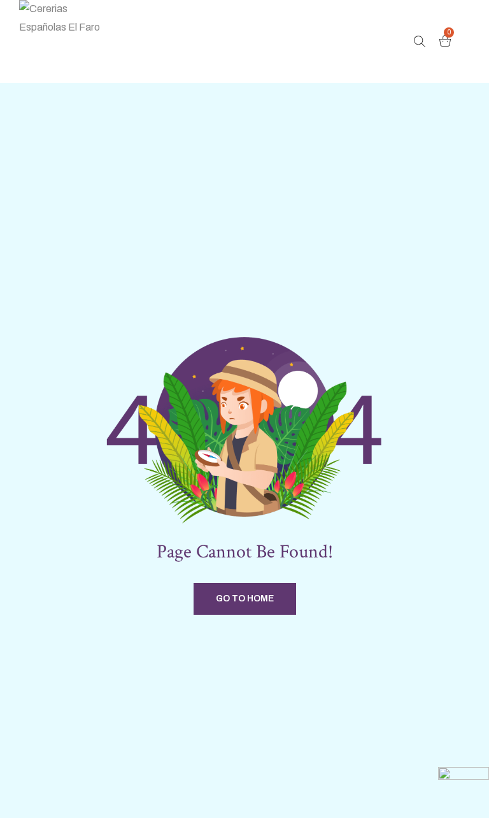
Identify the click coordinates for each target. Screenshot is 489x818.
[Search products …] (419, 41)
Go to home (245, 598)
